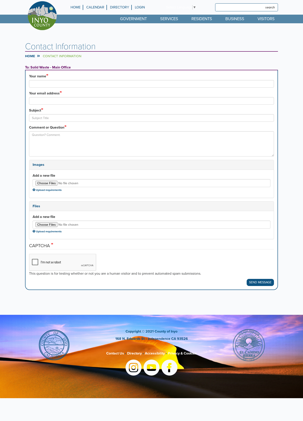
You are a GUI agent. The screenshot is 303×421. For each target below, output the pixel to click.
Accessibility (155, 353)
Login (140, 7)
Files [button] (36, 206)
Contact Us (115, 353)
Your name (37, 76)
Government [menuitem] (133, 18)
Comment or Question (46, 127)
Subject (35, 110)
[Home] (43, 15)
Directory (119, 7)
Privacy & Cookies (182, 353)
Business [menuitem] (234, 18)
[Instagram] (134, 368)
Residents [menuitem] (201, 18)
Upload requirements (49, 190)
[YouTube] (151, 368)
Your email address (44, 93)
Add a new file (44, 175)
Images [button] (38, 165)
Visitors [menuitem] (266, 18)
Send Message (260, 282)
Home (76, 7)
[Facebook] (169, 368)
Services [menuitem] (169, 18)
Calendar (95, 7)
